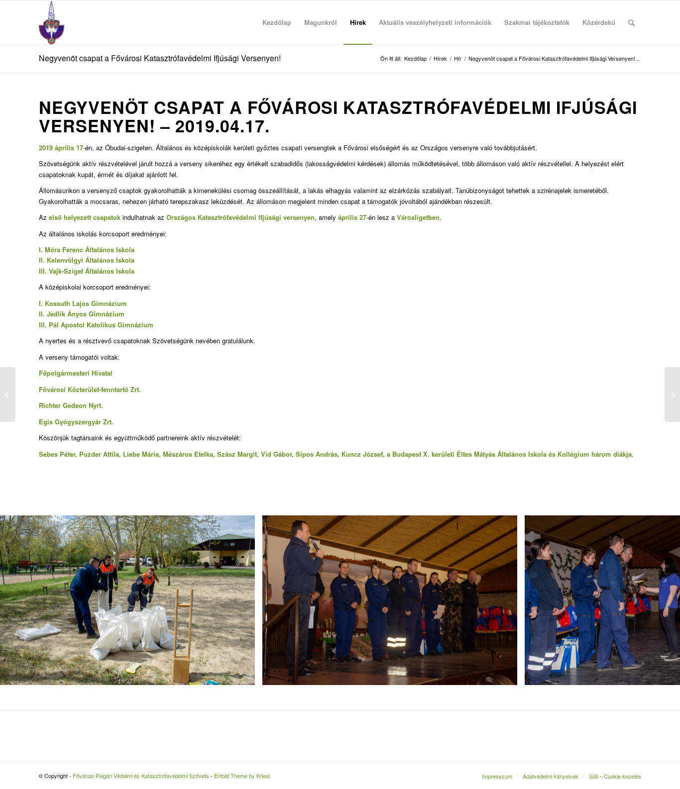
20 (288, 698)
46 (495, 698)
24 (320, 698)
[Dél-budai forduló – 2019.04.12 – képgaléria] (7, 394)
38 (431, 698)
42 (463, 698)
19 (280, 698)
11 (216, 698)
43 (471, 698)
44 (479, 698)
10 (208, 698)
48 (511, 698)
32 (383, 698)
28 (351, 698)
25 (328, 698)
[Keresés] (631, 22)
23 (312, 698)
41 (455, 698)
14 (240, 698)
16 (256, 698)
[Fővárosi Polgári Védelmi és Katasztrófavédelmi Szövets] (51, 22)
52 (543, 698)
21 (296, 698)
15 (248, 698)
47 (503, 698)
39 (439, 698)
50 (527, 698)
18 (272, 698)
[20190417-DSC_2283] (244, 674)
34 (399, 698)
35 (407, 698)
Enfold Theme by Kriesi (242, 776)
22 (304, 698)
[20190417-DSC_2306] (506, 674)
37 (423, 698)
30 (367, 698)
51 (535, 698)
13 (232, 698)
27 (343, 698)
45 (487, 698)
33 (391, 698)
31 (375, 698)
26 (336, 698)
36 (415, 698)
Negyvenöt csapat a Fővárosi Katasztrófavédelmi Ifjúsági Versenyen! (160, 58)
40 (447, 698)
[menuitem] (277, 22)
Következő (658, 600)
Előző (22, 600)
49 (519, 698)
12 (224, 698)
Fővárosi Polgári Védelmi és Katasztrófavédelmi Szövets (141, 776)
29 (359, 698)
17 (264, 698)
